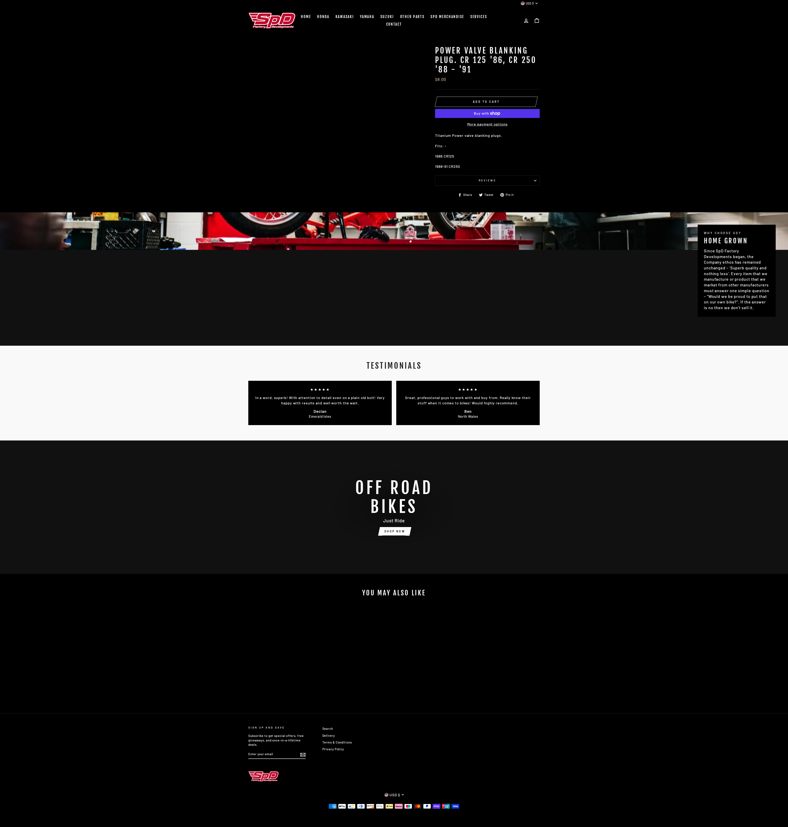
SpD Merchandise (447, 16)
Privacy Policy (333, 749)
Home (306, 16)
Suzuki (387, 16)
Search (327, 728)
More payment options (487, 124)
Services (478, 16)
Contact (394, 24)
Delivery (328, 735)
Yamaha (367, 16)
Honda (323, 16)
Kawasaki (345, 16)
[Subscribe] (303, 754)
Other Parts (412, 16)
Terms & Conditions (337, 742)
